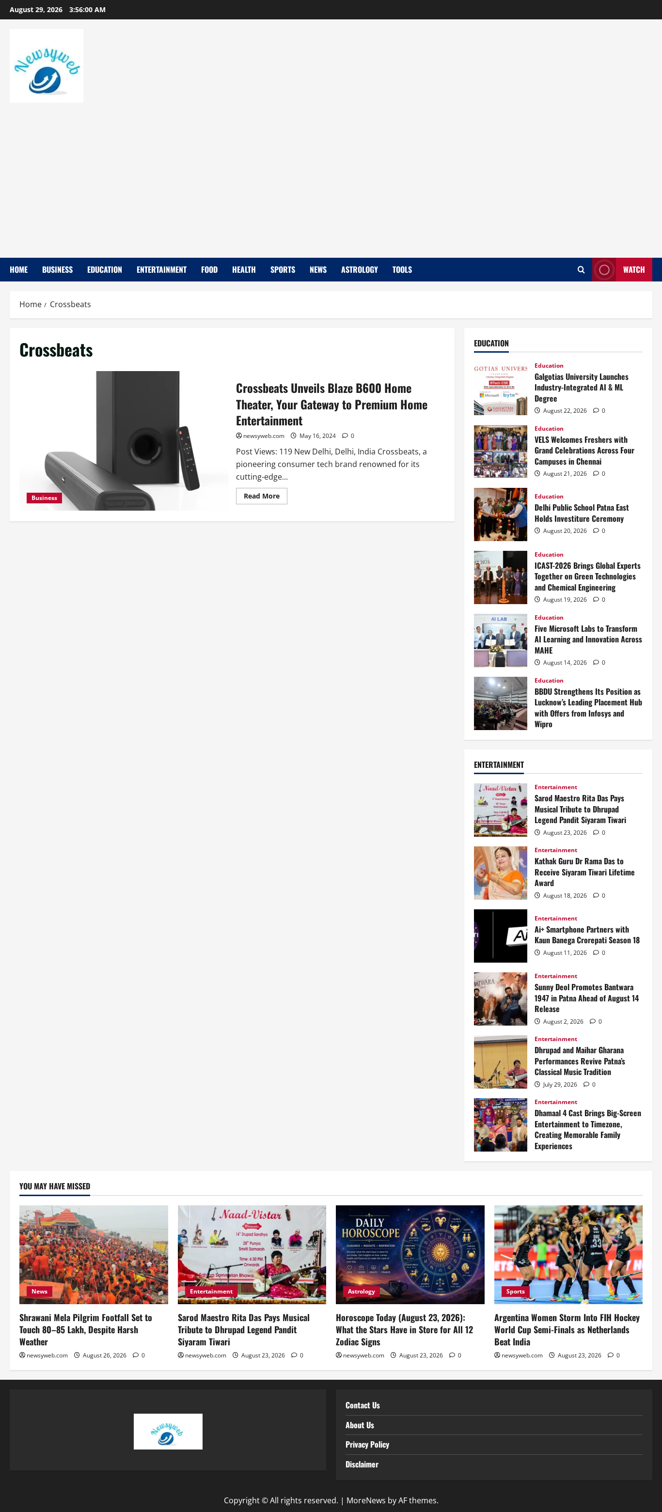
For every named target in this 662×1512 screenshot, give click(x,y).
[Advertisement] (328, 175)
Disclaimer (362, 1464)
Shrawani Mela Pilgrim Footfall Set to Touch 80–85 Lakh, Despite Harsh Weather (85, 1329)
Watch (634, 269)
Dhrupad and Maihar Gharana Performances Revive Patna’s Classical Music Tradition (500, 1062)
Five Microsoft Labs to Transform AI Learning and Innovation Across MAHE (500, 640)
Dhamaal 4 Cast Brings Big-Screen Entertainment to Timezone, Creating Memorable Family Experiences (500, 1125)
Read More (265, 494)
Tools (402, 269)
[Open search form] (581, 270)
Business (57, 269)
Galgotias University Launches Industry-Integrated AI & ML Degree (500, 388)
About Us (360, 1425)
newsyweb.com (263, 436)
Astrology (359, 269)
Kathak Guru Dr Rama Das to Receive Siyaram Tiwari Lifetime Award (500, 873)
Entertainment (162, 269)
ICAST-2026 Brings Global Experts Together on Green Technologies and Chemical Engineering (500, 577)
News (318, 269)
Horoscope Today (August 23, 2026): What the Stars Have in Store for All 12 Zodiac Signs (404, 1329)
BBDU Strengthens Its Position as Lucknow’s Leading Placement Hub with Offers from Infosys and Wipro (500, 703)
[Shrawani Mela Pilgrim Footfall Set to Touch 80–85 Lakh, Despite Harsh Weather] (93, 1254)
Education (104, 269)
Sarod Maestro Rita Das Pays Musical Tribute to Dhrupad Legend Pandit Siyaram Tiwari (500, 810)
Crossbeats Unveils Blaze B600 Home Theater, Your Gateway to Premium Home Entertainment (124, 441)
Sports (282, 269)
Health (244, 269)
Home (19, 269)
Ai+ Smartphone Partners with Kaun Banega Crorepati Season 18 (500, 936)
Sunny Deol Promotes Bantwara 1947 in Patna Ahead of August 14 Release (500, 999)
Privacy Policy (367, 1444)
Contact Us (363, 1405)
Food (209, 269)
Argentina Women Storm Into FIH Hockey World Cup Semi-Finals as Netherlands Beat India (567, 1329)
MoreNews (366, 1500)
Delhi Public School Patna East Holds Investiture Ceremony (500, 514)
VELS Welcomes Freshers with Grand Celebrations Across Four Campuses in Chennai (500, 451)
